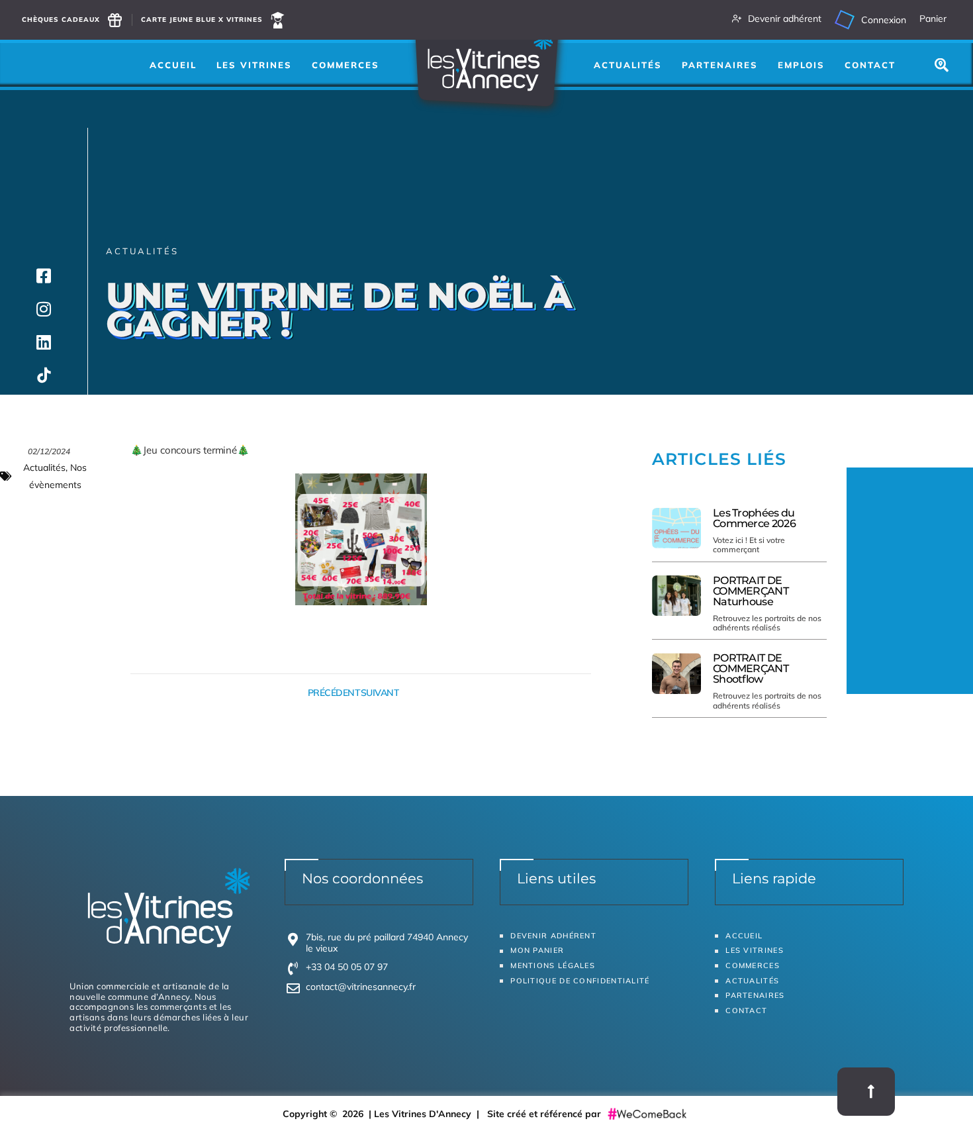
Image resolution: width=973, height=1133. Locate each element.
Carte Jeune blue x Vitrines (202, 19)
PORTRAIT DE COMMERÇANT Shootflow (750, 668)
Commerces (345, 65)
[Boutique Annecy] (43, 374)
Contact (870, 65)
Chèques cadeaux (61, 19)
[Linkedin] (43, 341)
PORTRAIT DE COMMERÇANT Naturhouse (750, 591)
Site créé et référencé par (545, 1114)
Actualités (628, 65)
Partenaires (720, 65)
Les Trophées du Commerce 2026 (754, 518)
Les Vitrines (254, 65)
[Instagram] (43, 308)
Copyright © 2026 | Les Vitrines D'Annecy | (385, 1114)
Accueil (173, 65)
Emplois (801, 65)
